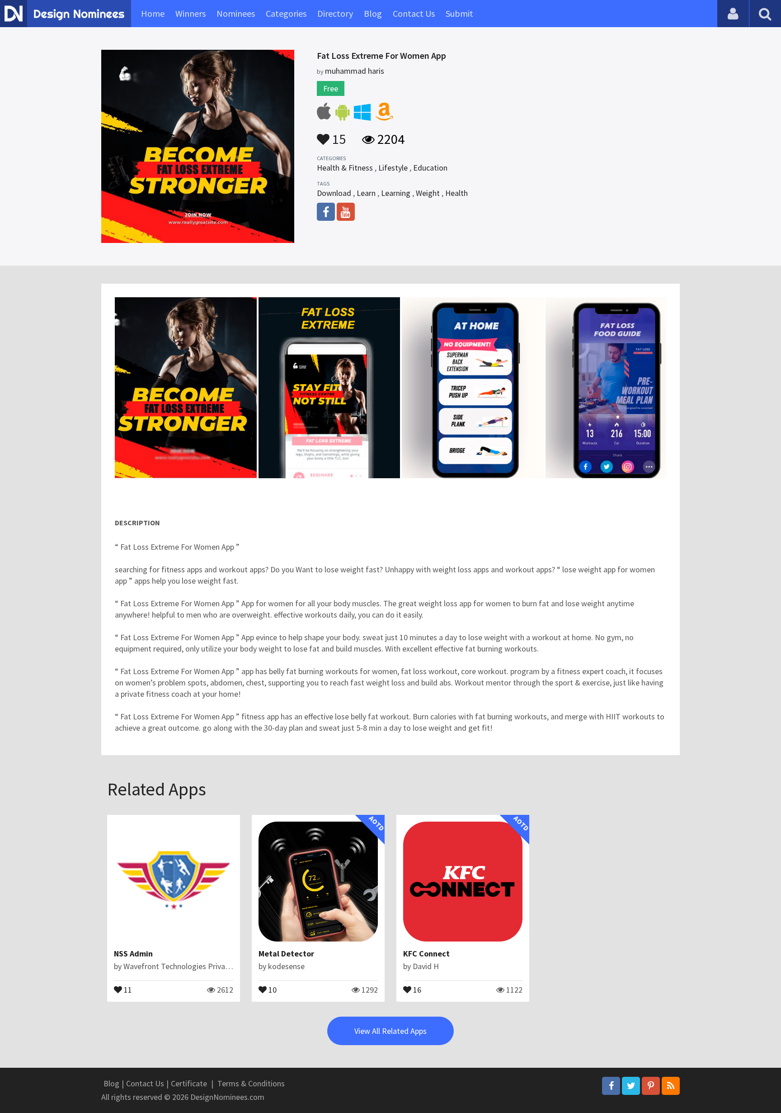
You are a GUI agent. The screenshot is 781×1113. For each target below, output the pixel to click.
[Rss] (671, 1086)
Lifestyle (393, 167)
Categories (286, 13)
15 (337, 134)
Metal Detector (286, 953)
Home (153, 13)
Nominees (235, 13)
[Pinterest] (651, 1086)
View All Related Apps (390, 1031)
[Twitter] (631, 1086)
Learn (366, 193)
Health (456, 193)
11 (127, 989)
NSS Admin (133, 953)
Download (334, 193)
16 (416, 989)
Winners (190, 13)
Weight (428, 193)
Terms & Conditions (251, 1083)
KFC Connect (426, 953)
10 (272, 989)
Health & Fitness (345, 167)
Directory (335, 13)
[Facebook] (611, 1086)
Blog (373, 13)
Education (430, 167)
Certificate (189, 1083)
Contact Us (414, 13)
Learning (395, 193)
